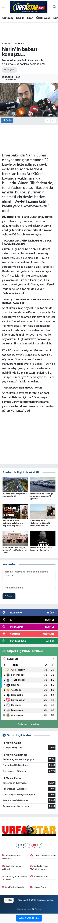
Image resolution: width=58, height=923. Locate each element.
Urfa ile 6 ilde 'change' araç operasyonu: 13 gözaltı (42, 496)
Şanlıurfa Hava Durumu (45, 855)
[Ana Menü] (3, 7)
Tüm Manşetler (41, 876)
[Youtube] (34, 845)
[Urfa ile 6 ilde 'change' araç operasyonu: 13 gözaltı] (43, 484)
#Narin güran (9, 70)
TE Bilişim (36, 909)
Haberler (6, 44)
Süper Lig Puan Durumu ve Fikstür (15, 878)
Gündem (7, 18)
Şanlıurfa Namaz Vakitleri (12, 867)
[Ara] (54, 7)
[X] (23, 845)
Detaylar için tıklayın (29, 724)
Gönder (9, 596)
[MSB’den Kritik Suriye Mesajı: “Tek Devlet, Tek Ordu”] (15, 538)
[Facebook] (18, 845)
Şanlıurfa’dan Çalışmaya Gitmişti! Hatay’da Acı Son (40, 523)
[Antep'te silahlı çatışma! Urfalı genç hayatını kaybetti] (15, 511)
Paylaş (9, 120)
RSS (10, 900)
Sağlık (19, 18)
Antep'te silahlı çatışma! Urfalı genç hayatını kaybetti (13, 523)
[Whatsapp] (39, 845)
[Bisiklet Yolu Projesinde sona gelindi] (15, 484)
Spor (30, 18)
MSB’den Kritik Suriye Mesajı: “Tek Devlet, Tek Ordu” (15, 550)
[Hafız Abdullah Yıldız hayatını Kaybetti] (43, 538)
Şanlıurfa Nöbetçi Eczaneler (12, 857)
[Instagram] (29, 845)
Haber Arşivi (40, 887)
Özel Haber (43, 18)
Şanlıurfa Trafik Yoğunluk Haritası (39, 867)
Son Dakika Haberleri (15, 887)
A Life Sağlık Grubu (29, 918)
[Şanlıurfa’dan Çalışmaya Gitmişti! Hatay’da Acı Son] (43, 511)
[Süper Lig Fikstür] (54, 735)
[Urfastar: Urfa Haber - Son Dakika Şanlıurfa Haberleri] (28, 7)
